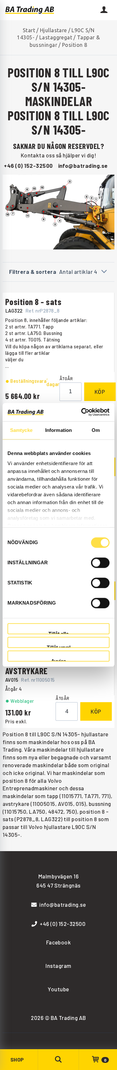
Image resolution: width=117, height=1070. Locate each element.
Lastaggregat (55, 37)
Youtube (58, 989)
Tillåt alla (58, 633)
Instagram (58, 965)
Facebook (58, 942)
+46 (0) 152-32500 (28, 165)
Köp (100, 391)
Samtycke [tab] (21, 430)
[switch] (100, 562)
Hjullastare (53, 30)
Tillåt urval (59, 646)
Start (29, 30)
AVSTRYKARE (26, 670)
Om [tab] (96, 430)
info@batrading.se (83, 165)
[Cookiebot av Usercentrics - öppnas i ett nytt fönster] (83, 412)
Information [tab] (58, 430)
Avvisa (58, 660)
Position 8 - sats (33, 301)
